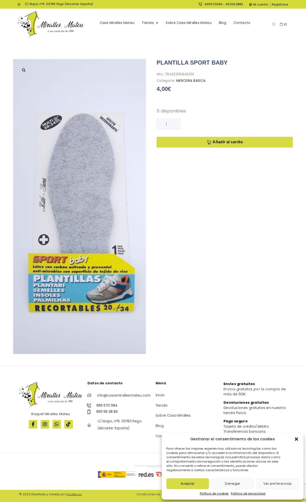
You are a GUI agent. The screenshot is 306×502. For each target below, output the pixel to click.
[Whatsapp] (56, 424)
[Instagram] (45, 424)
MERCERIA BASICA (190, 80)
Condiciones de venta (153, 494)
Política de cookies (214, 493)
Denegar (232, 483)
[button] (296, 439)
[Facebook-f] (33, 424)
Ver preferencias (277, 483)
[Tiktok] (68, 424)
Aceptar (187, 483)
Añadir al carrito (228, 142)
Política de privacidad (248, 493)
